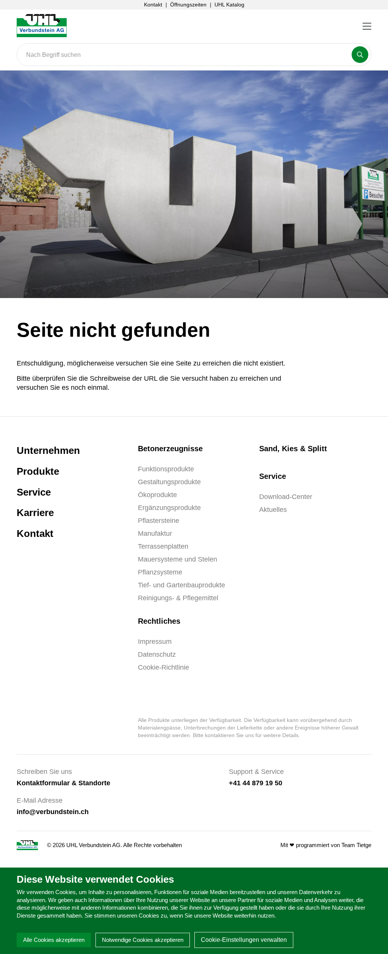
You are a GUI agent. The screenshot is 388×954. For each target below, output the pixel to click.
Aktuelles (273, 509)
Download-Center (285, 496)
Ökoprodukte (157, 494)
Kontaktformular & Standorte (63, 783)
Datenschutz (157, 654)
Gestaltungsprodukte (169, 482)
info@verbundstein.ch (53, 812)
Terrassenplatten (163, 546)
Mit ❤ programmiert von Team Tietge (325, 845)
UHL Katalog (229, 5)
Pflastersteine (158, 520)
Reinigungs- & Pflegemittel (178, 598)
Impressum (155, 641)
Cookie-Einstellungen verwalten (244, 940)
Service (34, 492)
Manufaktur (155, 533)
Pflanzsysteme (160, 572)
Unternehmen (48, 450)
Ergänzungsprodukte (169, 507)
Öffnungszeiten (188, 5)
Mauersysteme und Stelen (177, 559)
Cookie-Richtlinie (163, 667)
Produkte (38, 471)
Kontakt (153, 5)
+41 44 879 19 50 (255, 783)
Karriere (35, 512)
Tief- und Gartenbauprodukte (181, 585)
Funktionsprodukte (166, 469)
